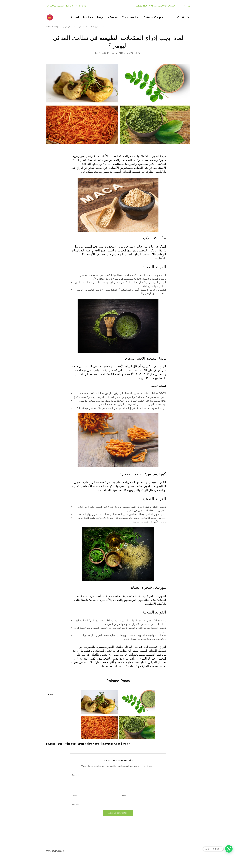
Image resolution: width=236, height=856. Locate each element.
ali (99, 53)
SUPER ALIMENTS (114, 53)
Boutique (88, 17)
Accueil (75, 17)
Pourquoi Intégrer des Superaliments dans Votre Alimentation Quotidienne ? (88, 744)
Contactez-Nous (131, 17)
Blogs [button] (100, 17)
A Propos (112, 17)
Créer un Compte (153, 17)
